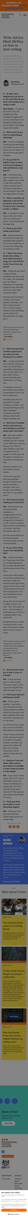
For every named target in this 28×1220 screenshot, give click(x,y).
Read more (7, 1207)
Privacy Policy (12, 1201)
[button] (14, 1214)
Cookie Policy (23, 1201)
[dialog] (14, 1205)
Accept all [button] (14, 1210)
